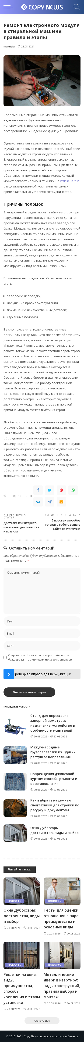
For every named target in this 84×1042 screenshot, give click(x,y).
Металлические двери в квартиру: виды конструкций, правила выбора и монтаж (62, 985)
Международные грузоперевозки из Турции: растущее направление (53, 752)
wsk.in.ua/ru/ (69, 181)
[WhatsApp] (73, 490)
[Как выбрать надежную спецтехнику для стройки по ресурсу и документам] (15, 808)
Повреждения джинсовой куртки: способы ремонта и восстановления (53, 779)
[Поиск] (75, 7)
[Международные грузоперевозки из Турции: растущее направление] (15, 755)
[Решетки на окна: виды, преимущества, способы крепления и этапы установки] (22, 956)
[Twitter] (49, 490)
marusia (9, 46)
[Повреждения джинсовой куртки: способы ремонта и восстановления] (15, 781)
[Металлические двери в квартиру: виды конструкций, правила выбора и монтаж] (62, 956)
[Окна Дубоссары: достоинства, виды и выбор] (15, 833)
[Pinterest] (61, 490)
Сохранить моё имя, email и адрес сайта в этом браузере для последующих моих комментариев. (40, 657)
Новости (14, 901)
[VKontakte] (38, 502)
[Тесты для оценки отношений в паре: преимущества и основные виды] (62, 891)
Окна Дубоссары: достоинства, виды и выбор (22, 916)
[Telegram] (49, 502)
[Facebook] (38, 490)
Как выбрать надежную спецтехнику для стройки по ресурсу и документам (54, 805)
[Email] (61, 502)
